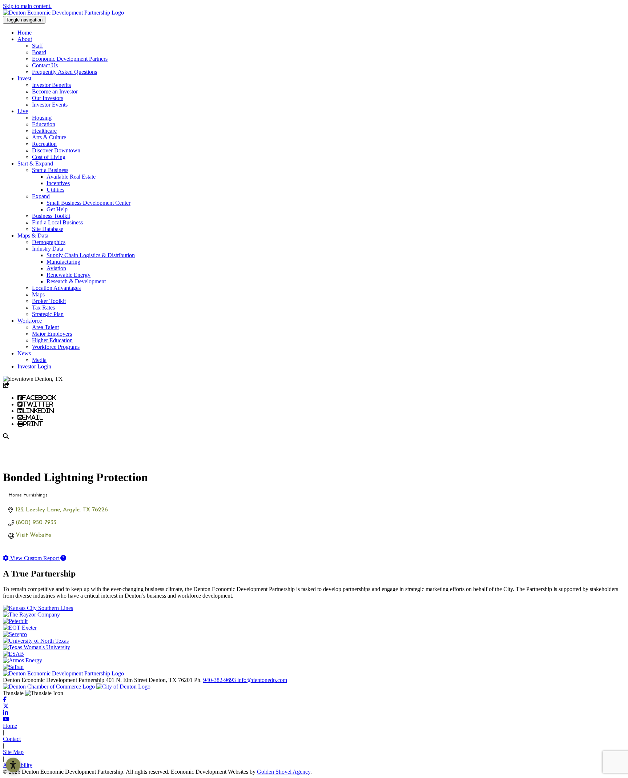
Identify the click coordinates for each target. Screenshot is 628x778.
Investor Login (34, 366)
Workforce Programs (56, 347)
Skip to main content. (27, 6)
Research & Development (76, 281)
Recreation (44, 144)
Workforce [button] (29, 321)
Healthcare (44, 131)
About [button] (24, 39)
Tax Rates (43, 307)
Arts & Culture (49, 137)
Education (43, 124)
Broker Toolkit (49, 301)
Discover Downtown (56, 150)
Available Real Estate (71, 176)
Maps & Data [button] (32, 235)
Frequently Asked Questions (64, 72)
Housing (42, 118)
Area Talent (45, 327)
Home (24, 32)
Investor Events (50, 104)
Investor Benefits (51, 85)
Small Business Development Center (88, 203)
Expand (41, 196)
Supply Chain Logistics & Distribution (91, 255)
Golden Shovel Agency (283, 772)
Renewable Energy (68, 275)
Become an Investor (55, 91)
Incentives (58, 183)
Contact (12, 739)
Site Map (13, 752)
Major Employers (52, 334)
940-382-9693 (220, 680)
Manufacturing (63, 262)
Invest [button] (24, 78)
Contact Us (45, 65)
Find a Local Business (57, 222)
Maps (38, 294)
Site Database (47, 229)
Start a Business (50, 170)
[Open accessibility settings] (13, 765)
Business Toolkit (51, 216)
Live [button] (22, 111)
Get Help (57, 209)
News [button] (24, 353)
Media (39, 360)
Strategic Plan (48, 314)
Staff (37, 46)
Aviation (56, 268)
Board (39, 52)
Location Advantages (56, 288)
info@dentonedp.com (262, 680)
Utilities (55, 190)
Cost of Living (48, 157)
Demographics (48, 242)
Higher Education (52, 340)
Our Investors (47, 98)
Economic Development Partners (70, 59)
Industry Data (47, 249)
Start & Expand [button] (35, 163)
